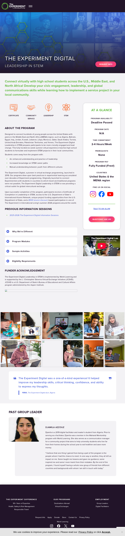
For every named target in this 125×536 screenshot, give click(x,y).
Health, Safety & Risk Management (21, 506)
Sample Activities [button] (21, 251)
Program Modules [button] (21, 241)
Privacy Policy (84, 517)
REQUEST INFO (105, 64)
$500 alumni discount (38, 200)
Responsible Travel (21, 509)
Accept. (106, 532)
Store (64, 517)
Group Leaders (102, 503)
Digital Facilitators (102, 506)
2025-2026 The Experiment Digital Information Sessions (34, 215)
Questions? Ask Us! (101, 219)
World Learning (62, 522)
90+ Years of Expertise (21, 503)
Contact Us (73, 517)
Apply (49, 517)
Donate (57, 517)
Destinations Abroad (62, 503)
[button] (30, 6)
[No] (122, 532)
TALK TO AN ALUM (101, 209)
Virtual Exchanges (62, 506)
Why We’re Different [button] (22, 231)
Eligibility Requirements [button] (24, 261)
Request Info (40, 517)
